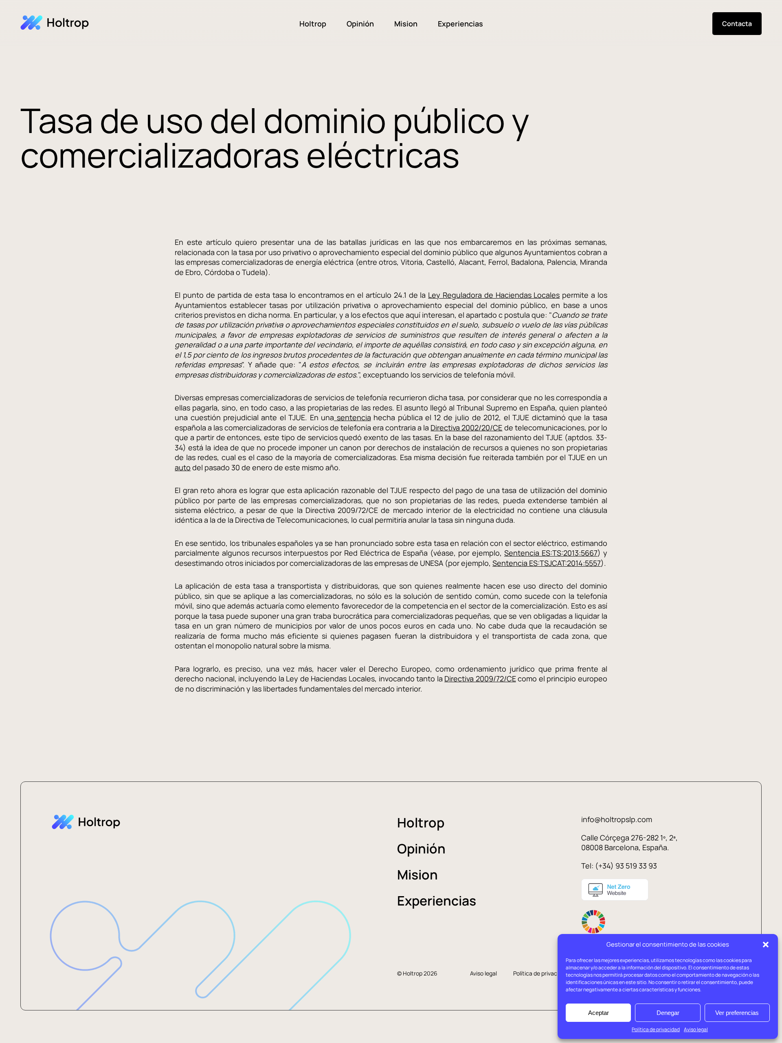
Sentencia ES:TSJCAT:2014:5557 (546, 563)
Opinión (360, 23)
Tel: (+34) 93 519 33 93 (619, 866)
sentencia (352, 417)
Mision (405, 23)
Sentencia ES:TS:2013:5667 (550, 553)
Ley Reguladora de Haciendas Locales (494, 295)
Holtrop (312, 23)
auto (183, 467)
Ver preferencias (737, 1012)
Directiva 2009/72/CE (480, 678)
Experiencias (460, 23)
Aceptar (598, 1012)
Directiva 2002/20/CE (466, 427)
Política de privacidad (656, 1029)
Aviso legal (696, 1029)
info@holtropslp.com (616, 819)
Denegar (668, 1012)
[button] (766, 944)
